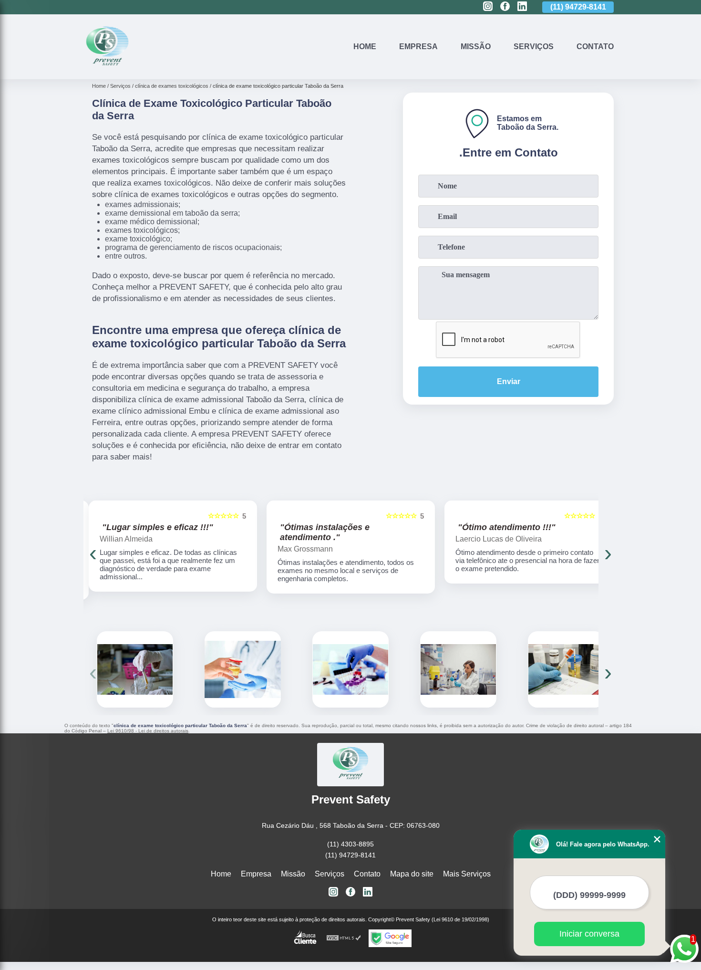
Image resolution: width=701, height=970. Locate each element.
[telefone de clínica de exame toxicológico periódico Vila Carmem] (350, 669)
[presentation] (93, 553)
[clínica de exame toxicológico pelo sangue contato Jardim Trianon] (566, 669)
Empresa (418, 46)
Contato (595, 46)
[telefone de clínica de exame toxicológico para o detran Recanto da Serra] (243, 669)
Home (364, 46)
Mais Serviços (467, 874)
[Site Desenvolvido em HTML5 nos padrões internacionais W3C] (343, 938)
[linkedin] (522, 6)
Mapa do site (411, 874)
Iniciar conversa (589, 934)
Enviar (508, 381)
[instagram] (488, 6)
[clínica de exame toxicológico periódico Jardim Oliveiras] (458, 669)
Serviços (534, 46)
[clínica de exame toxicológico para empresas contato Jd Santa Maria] (135, 669)
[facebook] (505, 6)
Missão (476, 46)
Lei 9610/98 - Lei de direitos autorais (147, 730)
